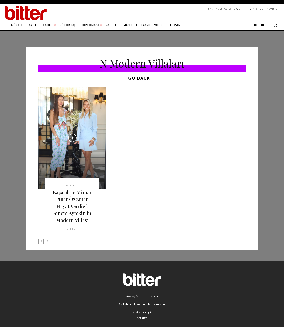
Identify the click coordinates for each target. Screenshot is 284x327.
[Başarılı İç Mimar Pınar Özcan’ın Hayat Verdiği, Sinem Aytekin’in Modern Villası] (72, 138)
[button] (275, 25)
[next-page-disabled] (47, 241)
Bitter (72, 228)
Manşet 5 (72, 185)
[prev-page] (41, 241)
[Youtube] (262, 25)
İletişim (153, 296)
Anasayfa (132, 296)
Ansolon (142, 318)
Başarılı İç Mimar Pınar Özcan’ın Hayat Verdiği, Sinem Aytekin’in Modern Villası (72, 206)
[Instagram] (256, 25)
